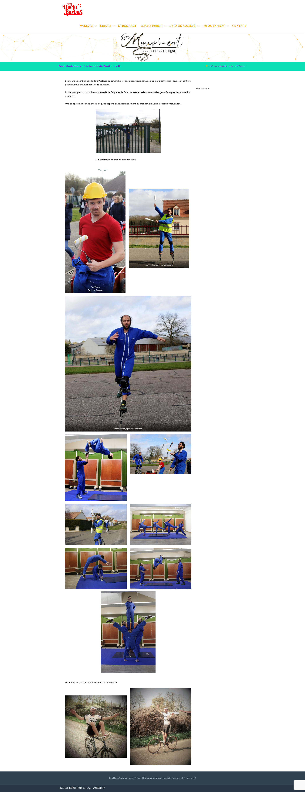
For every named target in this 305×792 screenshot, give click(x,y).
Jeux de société (182, 26)
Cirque (105, 26)
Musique (86, 26)
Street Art (127, 26)
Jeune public (152, 26)
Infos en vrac (214, 26)
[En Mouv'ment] (72, 17)
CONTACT (239, 26)
